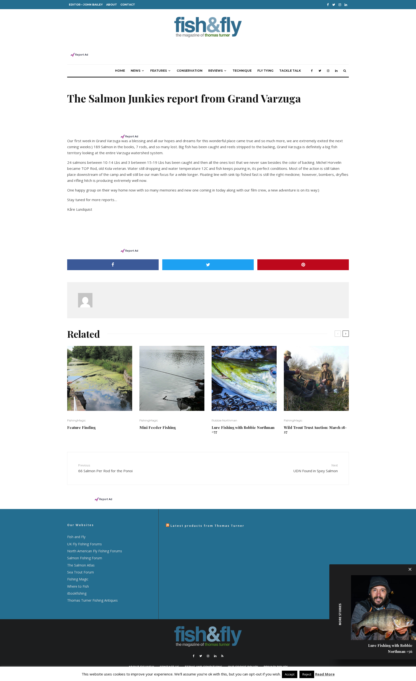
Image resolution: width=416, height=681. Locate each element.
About (111, 4)
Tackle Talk (290, 70)
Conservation (189, 70)
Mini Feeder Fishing (157, 427)
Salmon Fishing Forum (84, 558)
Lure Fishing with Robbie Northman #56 (390, 648)
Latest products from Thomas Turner (207, 526)
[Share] (113, 264)
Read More (325, 674)
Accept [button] (289, 674)
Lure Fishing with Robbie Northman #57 (243, 429)
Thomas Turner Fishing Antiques (92, 600)
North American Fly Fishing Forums (94, 551)
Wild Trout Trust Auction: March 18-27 (315, 429)
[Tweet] (208, 264)
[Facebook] (328, 5)
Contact (127, 4)
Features (158, 70)
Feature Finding (81, 427)
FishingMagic (76, 420)
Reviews (215, 70)
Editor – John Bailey (86, 4)
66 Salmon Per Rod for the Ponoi (105, 468)
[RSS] (222, 656)
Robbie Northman (224, 420)
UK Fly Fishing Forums (84, 544)
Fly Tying (265, 70)
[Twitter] (334, 5)
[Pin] (303, 264)
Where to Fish (78, 586)
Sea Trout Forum (80, 572)
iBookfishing (76, 593)
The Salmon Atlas (81, 565)
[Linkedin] (346, 5)
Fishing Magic (77, 579)
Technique (242, 70)
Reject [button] (306, 674)
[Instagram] (340, 5)
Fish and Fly (76, 537)
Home (120, 70)
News (135, 70)
